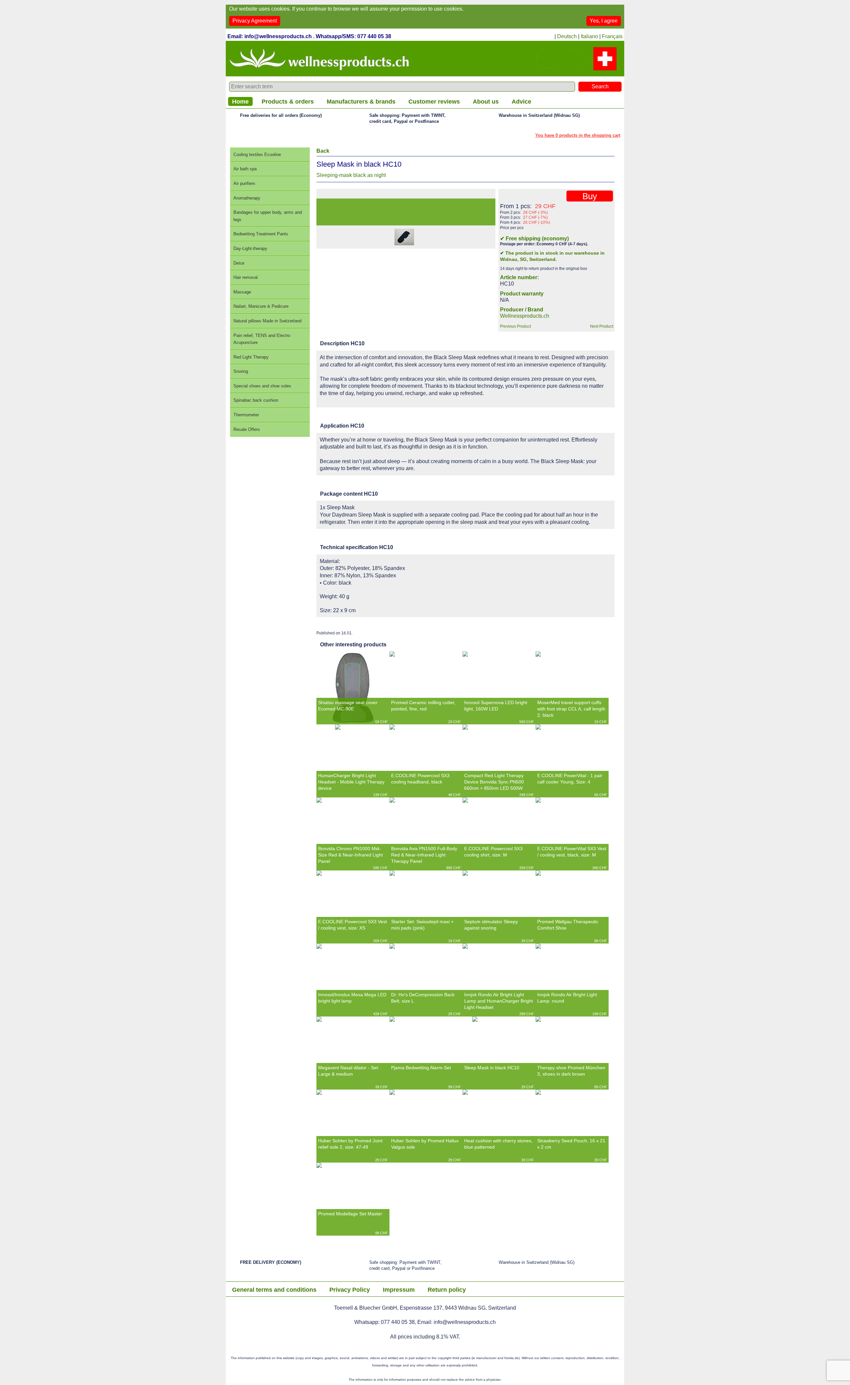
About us (486, 101)
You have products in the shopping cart (577, 135)
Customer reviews (434, 101)
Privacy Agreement (254, 21)
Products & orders (288, 101)
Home (240, 101)
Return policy (447, 1289)
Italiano (589, 36)
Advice (521, 101)
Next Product (601, 326)
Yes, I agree (604, 21)
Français (612, 36)
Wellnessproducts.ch (524, 316)
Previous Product (515, 326)
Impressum (399, 1289)
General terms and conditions (274, 1289)
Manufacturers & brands (361, 101)
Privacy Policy (349, 1289)
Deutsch (567, 36)
